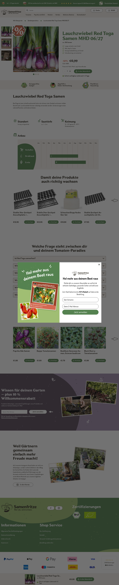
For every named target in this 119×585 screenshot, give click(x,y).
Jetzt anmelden (80, 312)
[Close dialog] (99, 264)
